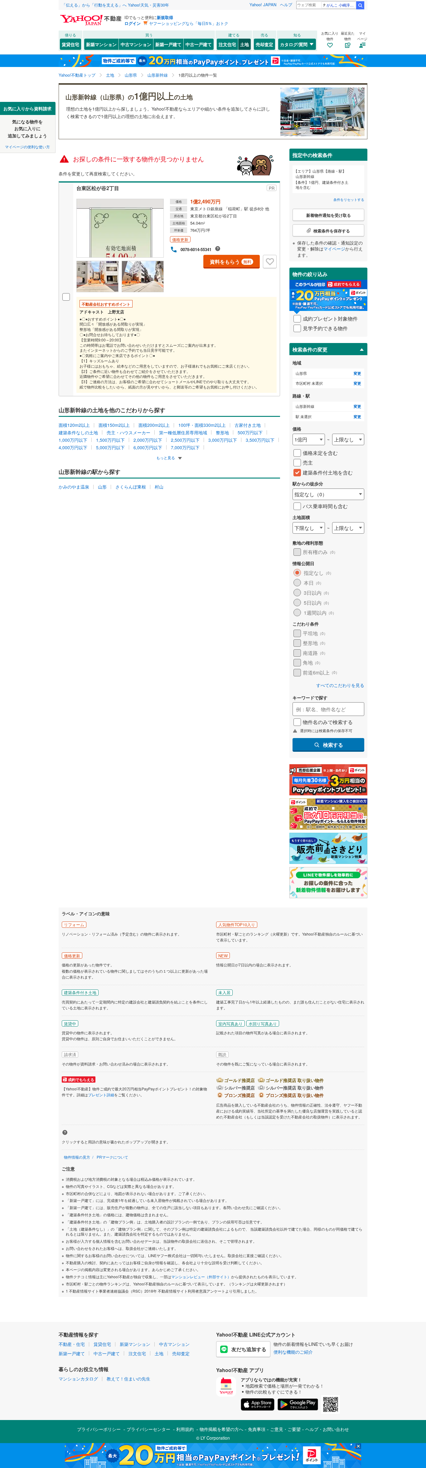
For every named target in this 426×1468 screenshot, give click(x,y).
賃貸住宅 (70, 44)
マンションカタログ (78, 1378)
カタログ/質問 (293, 44)
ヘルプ (286, 4)
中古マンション (136, 44)
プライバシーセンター (148, 1429)
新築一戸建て (168, 44)
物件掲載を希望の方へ (221, 1429)
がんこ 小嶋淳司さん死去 (341, 4)
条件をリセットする (348, 199)
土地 (244, 44)
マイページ (334, 248)
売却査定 (264, 44)
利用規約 (185, 1429)
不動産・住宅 (72, 1344)
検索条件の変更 (310, 349)
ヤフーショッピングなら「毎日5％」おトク (188, 23)
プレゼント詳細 (101, 1094)
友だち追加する (248, 1349)
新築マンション (101, 44)
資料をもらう (230, 261)
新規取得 (165, 17)
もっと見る (166, 457)
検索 (360, 5)
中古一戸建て (199, 44)
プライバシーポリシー (99, 1429)
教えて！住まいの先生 (128, 1378)
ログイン (132, 23)
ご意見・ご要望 (285, 1429)
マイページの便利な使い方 (27, 146)
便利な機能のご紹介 (293, 1352)
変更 (357, 373)
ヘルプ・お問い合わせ (327, 1429)
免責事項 (256, 1429)
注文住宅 (227, 44)
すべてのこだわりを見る (340, 685)
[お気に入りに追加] (270, 262)
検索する (333, 744)
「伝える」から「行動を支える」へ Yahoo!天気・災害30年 (115, 5)
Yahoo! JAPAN (262, 4)
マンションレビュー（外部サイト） (201, 1276)
